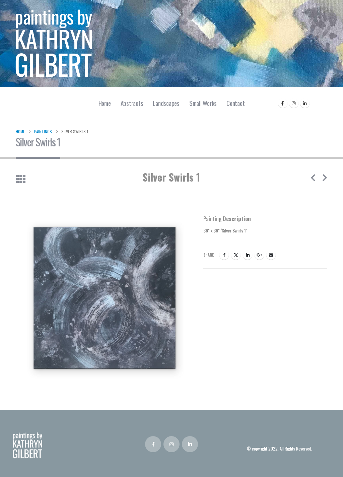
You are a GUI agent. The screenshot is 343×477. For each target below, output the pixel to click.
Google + (259, 255)
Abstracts (132, 103)
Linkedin (190, 444)
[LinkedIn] (305, 103)
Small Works (203, 103)
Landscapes (166, 103)
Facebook (224, 255)
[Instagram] (293, 103)
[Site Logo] (53, 43)
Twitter (236, 255)
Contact (235, 103)
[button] (20, 179)
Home (104, 103)
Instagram (171, 444)
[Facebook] (282, 103)
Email (271, 255)
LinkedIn (247, 255)
